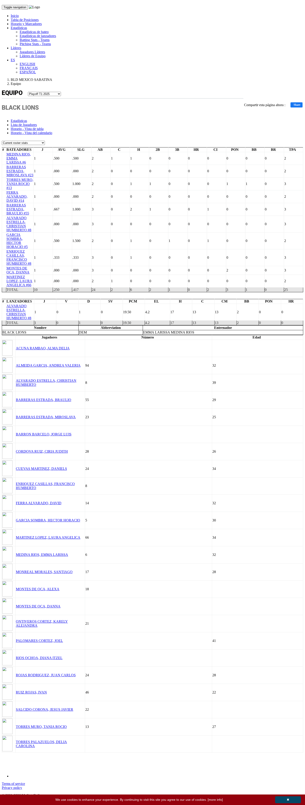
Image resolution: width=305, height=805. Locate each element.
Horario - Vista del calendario (31, 133)
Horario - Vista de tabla (27, 129)
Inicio (15, 16)
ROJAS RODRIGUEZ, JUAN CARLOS (46, 675)
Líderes (16, 48)
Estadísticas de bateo (34, 32)
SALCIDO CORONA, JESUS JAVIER (44, 709)
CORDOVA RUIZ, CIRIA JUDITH (42, 451)
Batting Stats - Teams (35, 40)
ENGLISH (27, 64)
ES (13, 60)
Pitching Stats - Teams (35, 44)
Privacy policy (12, 788)
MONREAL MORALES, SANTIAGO (44, 572)
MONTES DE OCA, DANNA (17, 270)
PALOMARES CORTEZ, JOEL (39, 641)
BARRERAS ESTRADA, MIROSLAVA (46, 417)
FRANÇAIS (29, 68)
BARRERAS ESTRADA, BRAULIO (43, 400)
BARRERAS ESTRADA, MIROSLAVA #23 (19, 171)
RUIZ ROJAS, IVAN (31, 692)
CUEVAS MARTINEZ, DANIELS (41, 469)
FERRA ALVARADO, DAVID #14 (16, 196)
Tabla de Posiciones (25, 20)
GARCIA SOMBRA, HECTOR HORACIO (48, 520)
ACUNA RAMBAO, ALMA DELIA (43, 348)
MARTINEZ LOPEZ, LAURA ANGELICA (48, 537)
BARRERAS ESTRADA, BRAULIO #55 (17, 209)
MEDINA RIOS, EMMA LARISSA (42, 555)
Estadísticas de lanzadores (38, 36)
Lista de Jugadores (24, 125)
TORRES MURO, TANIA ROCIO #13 (19, 184)
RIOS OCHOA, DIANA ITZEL (39, 658)
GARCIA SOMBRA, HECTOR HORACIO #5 (17, 241)
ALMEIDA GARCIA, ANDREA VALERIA (48, 365)
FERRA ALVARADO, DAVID (38, 503)
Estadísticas (19, 28)
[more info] (215, 799)
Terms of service (13, 784)
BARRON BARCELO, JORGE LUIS (43, 434)
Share (297, 104)
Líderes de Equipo (33, 56)
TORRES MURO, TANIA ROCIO (41, 727)
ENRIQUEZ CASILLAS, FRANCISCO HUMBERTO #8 (18, 257)
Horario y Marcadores (26, 24)
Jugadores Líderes (32, 52)
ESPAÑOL (28, 72)
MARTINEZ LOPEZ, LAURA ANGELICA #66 (19, 281)
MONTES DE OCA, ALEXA (37, 589)
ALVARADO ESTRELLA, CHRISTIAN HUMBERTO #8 (18, 224)
